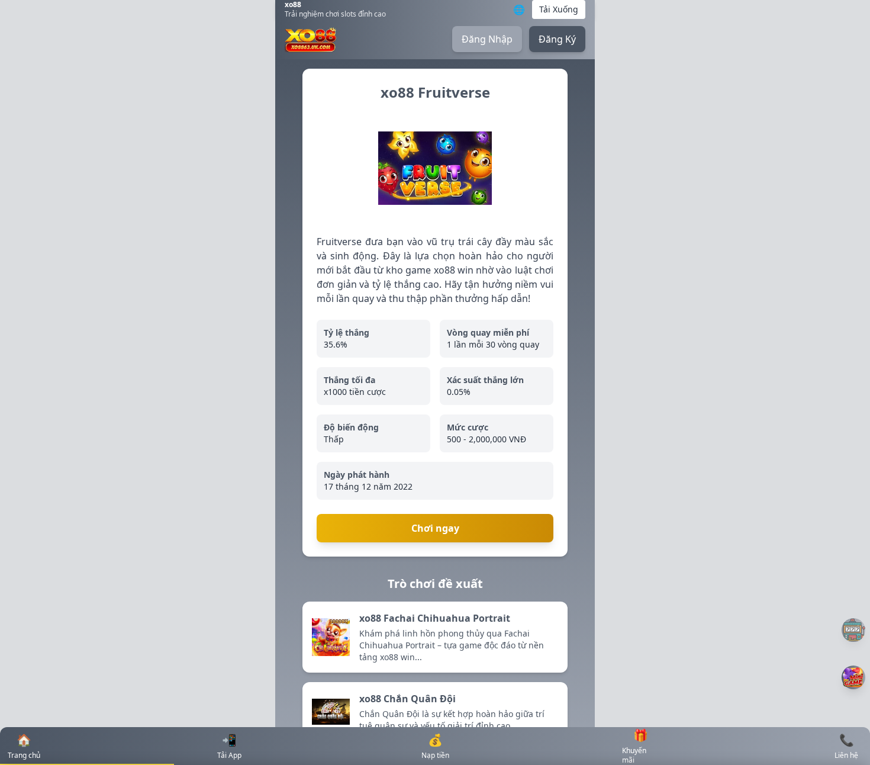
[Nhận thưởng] (853, 677)
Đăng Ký (557, 39)
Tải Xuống (558, 9)
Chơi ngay (435, 528)
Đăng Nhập (487, 39)
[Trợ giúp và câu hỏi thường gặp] (853, 630)
